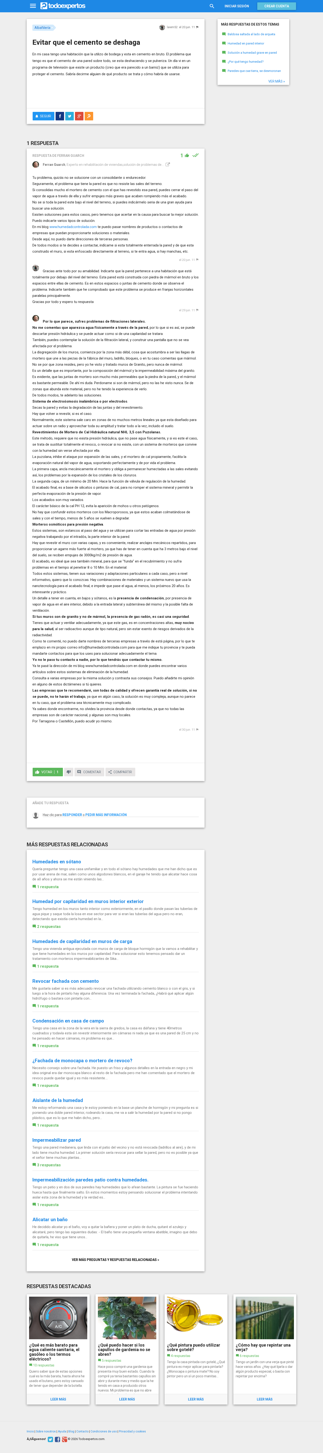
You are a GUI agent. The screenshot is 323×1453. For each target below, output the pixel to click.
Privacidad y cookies (132, 1431)
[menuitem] (60, 116)
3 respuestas (49, 1165)
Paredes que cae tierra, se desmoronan (254, 71)
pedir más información (106, 815)
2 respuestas (49, 926)
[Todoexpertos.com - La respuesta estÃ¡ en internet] (63, 6)
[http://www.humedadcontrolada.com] (167, 165)
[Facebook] (57, 1439)
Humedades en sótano (56, 862)
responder (72, 815)
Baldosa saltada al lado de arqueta (251, 34)
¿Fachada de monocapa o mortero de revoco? (82, 1060)
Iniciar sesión (237, 6)
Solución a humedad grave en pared (252, 52)
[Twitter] (50, 1439)
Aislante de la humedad (57, 1100)
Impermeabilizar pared (56, 1140)
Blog (71, 1431)
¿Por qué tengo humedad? (246, 61)
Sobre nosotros (46, 1431)
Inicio (30, 1431)
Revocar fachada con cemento (65, 981)
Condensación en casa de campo (68, 1021)
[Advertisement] (116, 91)
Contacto (82, 1431)
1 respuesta (48, 887)
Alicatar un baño (50, 1219)
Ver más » (276, 81)
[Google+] (64, 1439)
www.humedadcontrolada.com (73, 227)
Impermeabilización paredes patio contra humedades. (90, 1180)
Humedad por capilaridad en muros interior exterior (88, 901)
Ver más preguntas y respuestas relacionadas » (115, 1260)
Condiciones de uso (104, 1431)
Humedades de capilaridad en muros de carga (82, 941)
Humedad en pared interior (246, 43)
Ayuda (62, 1431)
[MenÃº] (33, 6)
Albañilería (42, 28)
